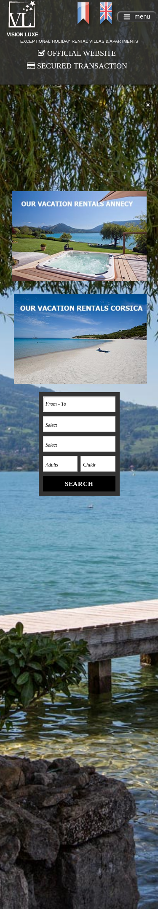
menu (142, 16)
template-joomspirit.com (156, 871)
